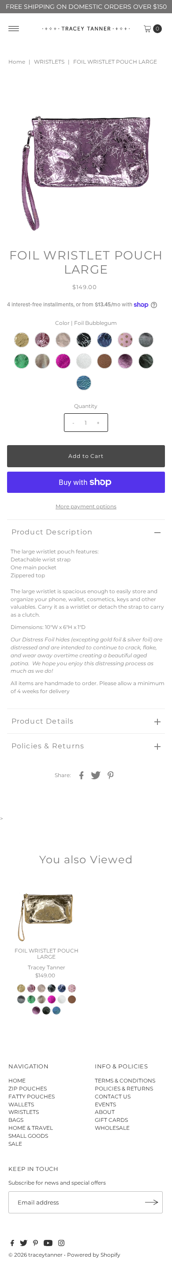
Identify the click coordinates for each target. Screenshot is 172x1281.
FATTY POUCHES (31, 1096)
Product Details (42, 721)
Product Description (52, 532)
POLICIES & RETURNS (124, 1088)
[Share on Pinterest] (110, 775)
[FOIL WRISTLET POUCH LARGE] (46, 910)
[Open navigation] (14, 29)
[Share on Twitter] (95, 775)
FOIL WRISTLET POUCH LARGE (47, 953)
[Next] (42, 90)
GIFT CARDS (111, 1120)
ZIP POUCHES (27, 1088)
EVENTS (105, 1104)
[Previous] (21, 90)
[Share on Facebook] (81, 775)
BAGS (15, 1120)
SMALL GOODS (28, 1135)
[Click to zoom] (151, 90)
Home (16, 61)
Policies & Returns (48, 746)
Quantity (85, 406)
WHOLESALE (112, 1128)
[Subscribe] (152, 1202)
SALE (15, 1143)
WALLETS (21, 1104)
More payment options (86, 506)
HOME (17, 1080)
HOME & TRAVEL (30, 1128)
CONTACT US (113, 1096)
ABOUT (105, 1112)
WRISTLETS (49, 61)
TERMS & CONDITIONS (125, 1080)
